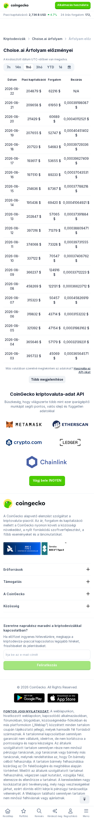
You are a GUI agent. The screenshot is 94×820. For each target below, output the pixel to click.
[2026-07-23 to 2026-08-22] (69, 67)
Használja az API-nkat (82, 370)
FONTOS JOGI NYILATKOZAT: (26, 711)
